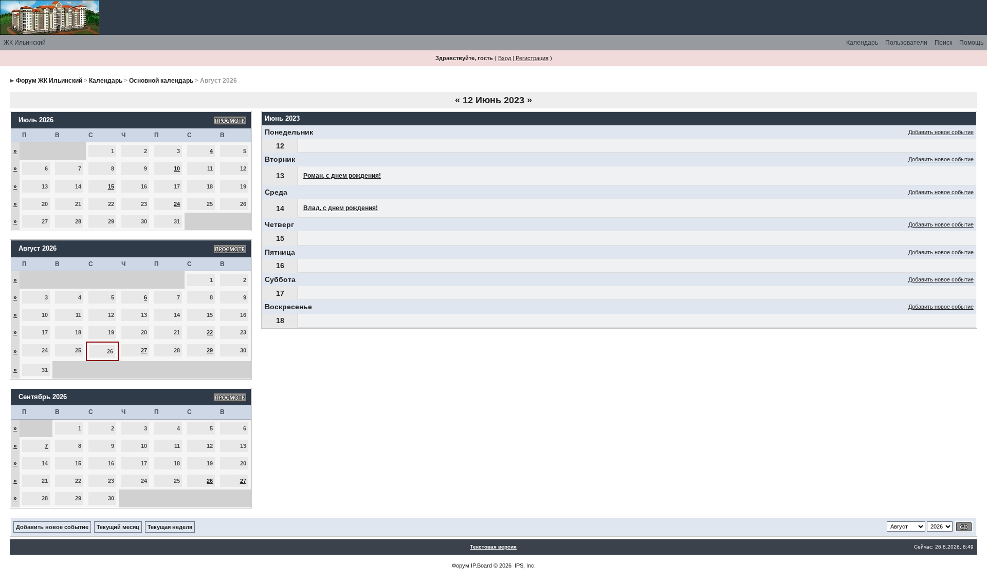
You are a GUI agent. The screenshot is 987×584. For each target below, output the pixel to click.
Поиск (943, 42)
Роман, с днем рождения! (342, 175)
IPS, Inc (524, 565)
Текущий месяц (118, 527)
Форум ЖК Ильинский (49, 80)
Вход (504, 58)
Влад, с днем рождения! (340, 208)
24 (177, 204)
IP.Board (481, 565)
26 (210, 481)
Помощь (971, 42)
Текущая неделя (170, 527)
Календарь (862, 42)
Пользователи (906, 42)
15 (111, 186)
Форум (460, 565)
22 (210, 332)
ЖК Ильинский (25, 42)
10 (177, 168)
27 (144, 350)
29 (210, 350)
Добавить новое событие (941, 132)
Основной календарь (161, 80)
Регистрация (532, 58)
